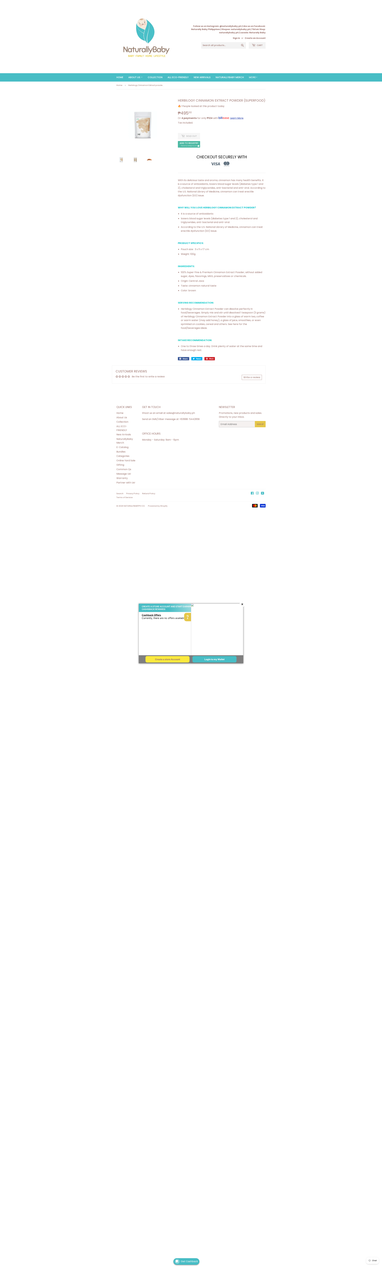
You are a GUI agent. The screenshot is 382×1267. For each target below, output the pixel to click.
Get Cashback (189, 1261)
